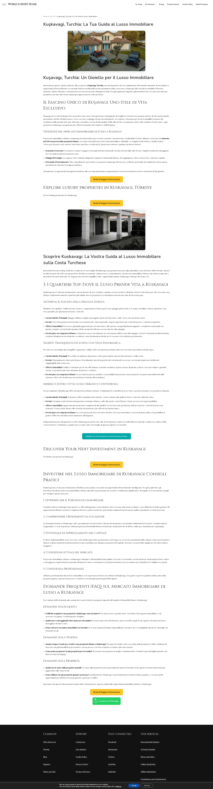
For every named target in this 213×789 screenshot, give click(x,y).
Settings (147, 785)
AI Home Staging (148, 749)
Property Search (173, 4)
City (50, 16)
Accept (134, 785)
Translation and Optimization (153, 779)
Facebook (112, 742)
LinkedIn (112, 771)
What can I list (49, 771)
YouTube (112, 764)
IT (55, 16)
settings (118, 787)
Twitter (111, 757)
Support (46, 764)
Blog (45, 757)
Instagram (112, 749)
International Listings (150, 742)
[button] (155, 4)
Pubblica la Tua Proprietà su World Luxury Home (106, 436)
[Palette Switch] (136, 4)
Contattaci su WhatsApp (108, 701)
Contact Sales (187, 4)
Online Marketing (148, 764)
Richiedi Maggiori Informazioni (106, 179)
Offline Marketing (148, 771)
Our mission (81, 749)
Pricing (161, 4)
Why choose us (49, 742)
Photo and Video (148, 757)
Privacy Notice (82, 764)
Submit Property (202, 4)
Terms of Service (83, 771)
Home (140, 4)
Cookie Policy (81, 757)
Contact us (80, 742)
